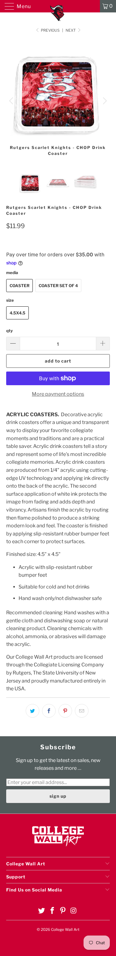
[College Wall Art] (58, 6)
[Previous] (12, 101)
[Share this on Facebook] (49, 711)
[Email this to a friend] (81, 711)
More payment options (58, 394)
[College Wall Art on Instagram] (74, 911)
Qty (9, 330)
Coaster (19, 285)
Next (71, 30)
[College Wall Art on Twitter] (41, 911)
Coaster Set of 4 (58, 285)
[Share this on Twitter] (32, 711)
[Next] (104, 101)
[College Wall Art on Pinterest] (63, 911)
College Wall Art (65, 929)
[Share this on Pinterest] (65, 711)
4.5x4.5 (17, 312)
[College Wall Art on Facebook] (52, 911)
